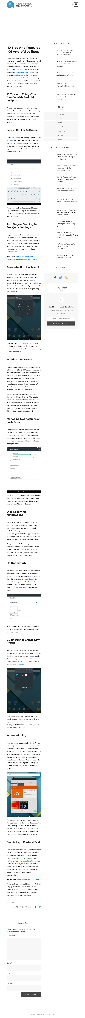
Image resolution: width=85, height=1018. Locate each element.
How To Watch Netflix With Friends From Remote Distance (66, 64)
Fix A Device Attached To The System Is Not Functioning (65, 246)
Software (61, 131)
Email (9, 973)
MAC (61, 127)
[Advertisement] (42, 24)
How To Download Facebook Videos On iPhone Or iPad (67, 235)
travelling (26, 861)
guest (22, 664)
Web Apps (61, 139)
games (28, 754)
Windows (37, 283)
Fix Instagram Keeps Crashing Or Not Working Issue (65, 223)
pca (20, 879)
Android (61, 114)
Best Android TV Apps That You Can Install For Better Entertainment (66, 97)
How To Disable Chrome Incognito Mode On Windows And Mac (65, 52)
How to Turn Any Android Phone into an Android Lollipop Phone (22, 258)
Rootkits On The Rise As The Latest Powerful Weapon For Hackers (66, 156)
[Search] (72, 4)
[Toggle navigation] (76, 4)
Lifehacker (35, 879)
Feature (11, 903)
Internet (61, 135)
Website (10, 983)
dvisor (24, 879)
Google (10, 140)
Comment (11, 936)
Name (9, 963)
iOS (16, 286)
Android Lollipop (21, 72)
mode (28, 579)
